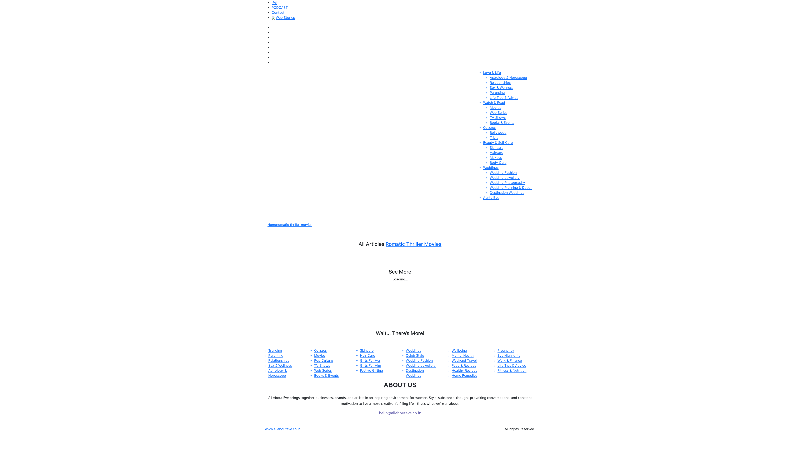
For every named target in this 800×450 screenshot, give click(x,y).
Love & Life (492, 72)
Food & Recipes (464, 365)
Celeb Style (415, 355)
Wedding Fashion (503, 172)
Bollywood (498, 132)
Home (272, 224)
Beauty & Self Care (498, 142)
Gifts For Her (370, 360)
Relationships (500, 82)
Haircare (496, 152)
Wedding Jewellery (505, 177)
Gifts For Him (370, 365)
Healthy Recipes (464, 370)
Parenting (497, 92)
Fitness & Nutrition (512, 370)
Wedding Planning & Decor (511, 187)
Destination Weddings (507, 192)
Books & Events (502, 122)
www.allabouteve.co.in (282, 429)
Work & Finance (510, 360)
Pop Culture (323, 360)
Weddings (491, 167)
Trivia (494, 137)
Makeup (496, 157)
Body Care (498, 162)
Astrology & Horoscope (508, 77)
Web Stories (285, 17)
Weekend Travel (464, 360)
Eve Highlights (509, 355)
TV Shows (498, 117)
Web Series (498, 112)
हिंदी (274, 2)
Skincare (496, 147)
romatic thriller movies (294, 224)
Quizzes (489, 127)
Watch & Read (494, 102)
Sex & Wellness (501, 87)
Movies (495, 107)
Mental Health (463, 355)
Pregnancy (506, 350)
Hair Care (367, 355)
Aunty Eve (491, 197)
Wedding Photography (507, 182)
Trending (275, 350)
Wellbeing (459, 350)
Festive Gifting (371, 370)
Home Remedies (464, 375)
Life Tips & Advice (504, 97)
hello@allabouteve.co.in (400, 412)
